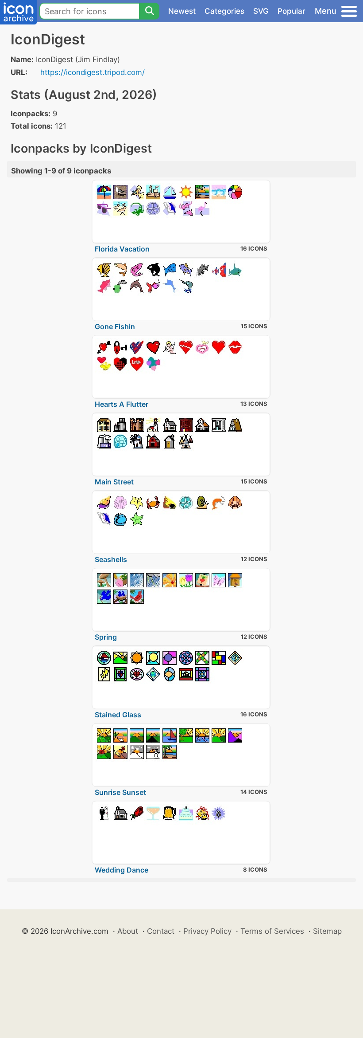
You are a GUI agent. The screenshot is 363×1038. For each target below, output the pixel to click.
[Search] (149, 11)
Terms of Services (272, 931)
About (127, 931)
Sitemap (327, 931)
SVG (261, 11)
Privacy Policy (207, 931)
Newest (182, 11)
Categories (224, 11)
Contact (160, 931)
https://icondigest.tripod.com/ (92, 72)
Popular (291, 11)
